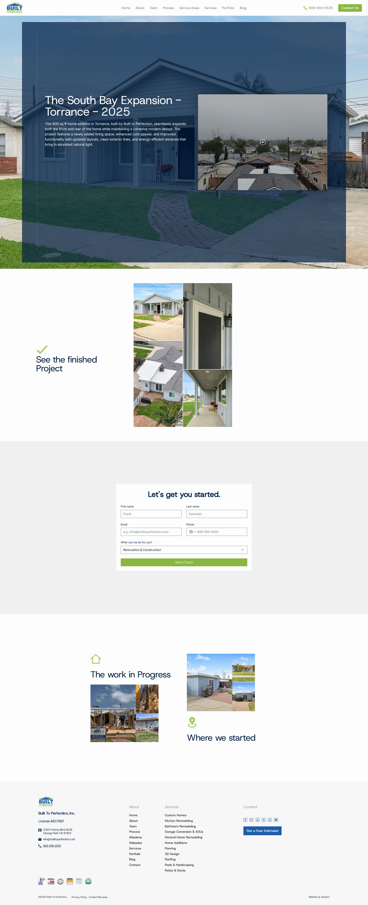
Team (133, 826)
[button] (189, 8)
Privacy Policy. (79, 897)
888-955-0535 (52, 845)
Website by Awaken (319, 896)
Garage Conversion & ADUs (184, 832)
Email (124, 524)
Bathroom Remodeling (180, 826)
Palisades (135, 843)
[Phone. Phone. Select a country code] (192, 531)
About (133, 821)
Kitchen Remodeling (179, 821)
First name (127, 506)
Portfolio (134, 854)
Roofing (170, 859)
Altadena (135, 837)
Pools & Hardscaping (179, 865)
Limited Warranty (98, 897)
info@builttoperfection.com (59, 839)
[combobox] (184, 550)
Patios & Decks (175, 870)
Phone (190, 524)
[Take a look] (350, 8)
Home (133, 815)
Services (135, 848)
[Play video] (263, 142)
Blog (132, 859)
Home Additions (176, 843)
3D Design (172, 854)
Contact (134, 865)
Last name (192, 506)
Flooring (170, 848)
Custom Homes (175, 815)
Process (134, 832)
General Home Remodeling (183, 837)
